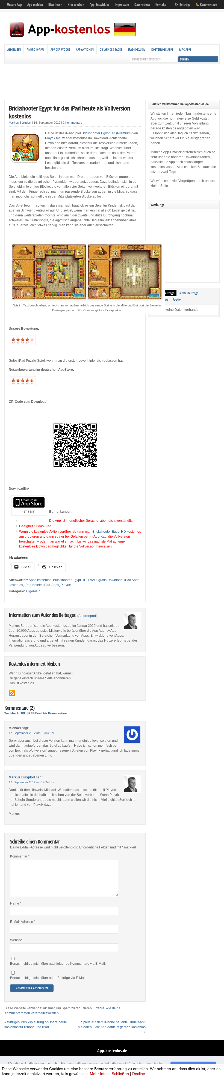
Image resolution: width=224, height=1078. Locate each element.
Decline (138, 1073)
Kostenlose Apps (162, 49)
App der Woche (60, 49)
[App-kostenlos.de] (72, 38)
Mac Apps (185, 49)
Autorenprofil (88, 616)
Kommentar (20, 856)
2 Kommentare (72, 122)
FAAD (92, 580)
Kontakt (160, 4)
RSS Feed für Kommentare (47, 713)
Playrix (50, 138)
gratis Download (110, 580)
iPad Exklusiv (136, 49)
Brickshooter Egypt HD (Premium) (107, 133)
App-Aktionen (85, 49)
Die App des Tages (111, 49)
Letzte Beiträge (188, 293)
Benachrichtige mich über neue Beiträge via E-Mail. (48, 978)
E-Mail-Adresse (22, 922)
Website (16, 940)
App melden (35, 4)
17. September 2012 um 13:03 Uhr (31, 733)
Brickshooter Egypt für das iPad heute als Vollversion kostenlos (69, 111)
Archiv (177, 299)
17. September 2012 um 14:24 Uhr (31, 782)
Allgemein (14, 49)
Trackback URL (15, 713)
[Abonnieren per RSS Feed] (12, 693)
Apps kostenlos (40, 580)
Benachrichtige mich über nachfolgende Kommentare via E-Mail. (58, 964)
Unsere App (14, 4)
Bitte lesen (55, 4)
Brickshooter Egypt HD (109, 532)
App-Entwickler (99, 4)
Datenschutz (142, 4)
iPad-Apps (51, 585)
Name (15, 903)
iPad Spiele (33, 585)
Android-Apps (36, 49)
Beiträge (184, 4)
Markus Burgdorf (20, 122)
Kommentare (208, 4)
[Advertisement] (112, 82)
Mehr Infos (99, 1073)
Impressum (122, 4)
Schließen (120, 1073)
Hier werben (76, 4)
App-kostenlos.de (112, 1051)
